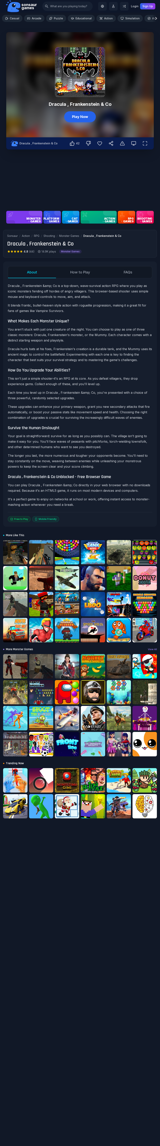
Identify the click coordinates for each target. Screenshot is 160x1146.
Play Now (80, 117)
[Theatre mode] (134, 143)
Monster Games (69, 235)
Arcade (36, 18)
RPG (36, 235)
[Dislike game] (88, 143)
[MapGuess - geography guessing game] (102, 6)
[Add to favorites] (100, 143)
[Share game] (111, 143)
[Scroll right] (156, 18)
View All (152, 649)
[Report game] (122, 143)
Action (108, 18)
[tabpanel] (80, 402)
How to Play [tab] (80, 272)
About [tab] (32, 272)
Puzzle (58, 18)
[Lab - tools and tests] (113, 6)
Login (135, 6)
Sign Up (147, 6)
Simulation (132, 18)
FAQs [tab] (128, 272)
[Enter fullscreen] (145, 143)
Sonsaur (12, 235)
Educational (84, 18)
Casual (14, 18)
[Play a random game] (124, 6)
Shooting (49, 235)
